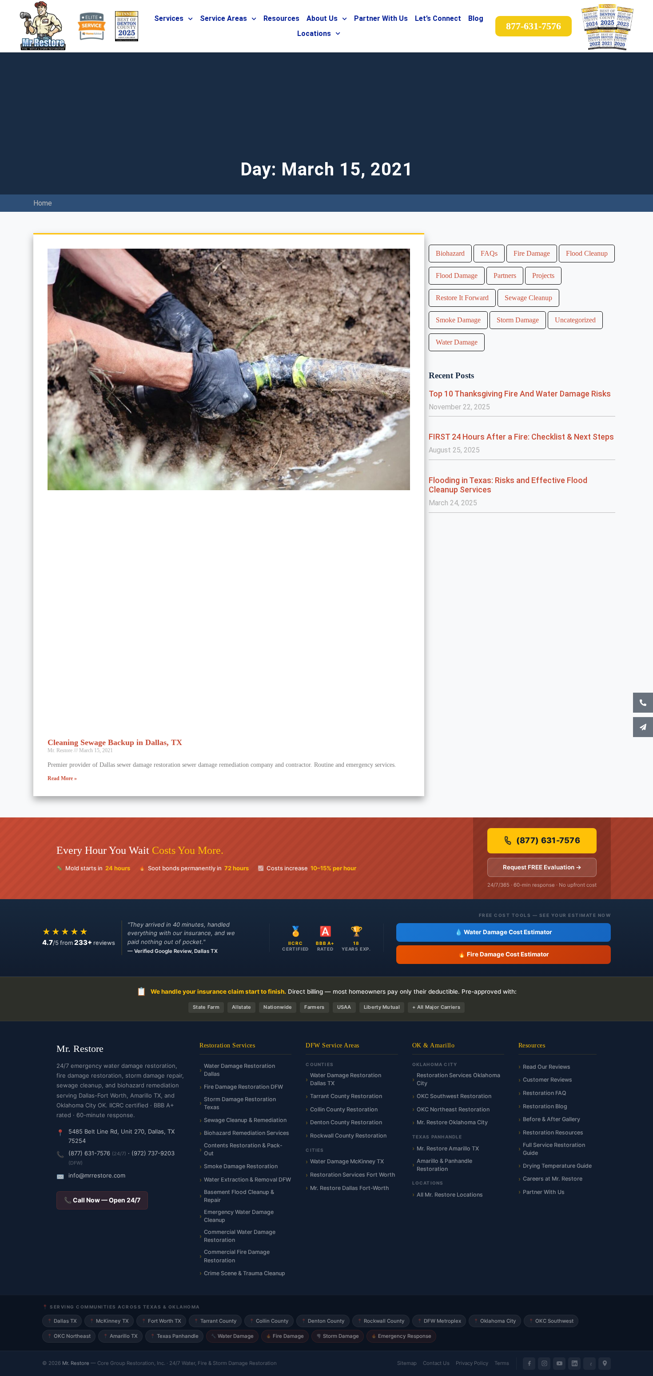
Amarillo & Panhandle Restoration (444, 1165)
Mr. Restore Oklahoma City (452, 1122)
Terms (501, 1363)
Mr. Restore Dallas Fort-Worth (349, 1188)
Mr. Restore (75, 1363)
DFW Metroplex (439, 1321)
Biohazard (450, 253)
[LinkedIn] (574, 1363)
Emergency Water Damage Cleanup (239, 1216)
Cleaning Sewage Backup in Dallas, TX (115, 742)
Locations (314, 33)
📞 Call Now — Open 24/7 (102, 1200)
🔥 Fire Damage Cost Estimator (503, 954)
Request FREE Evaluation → (542, 867)
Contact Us (436, 1363)
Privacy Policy (472, 1363)
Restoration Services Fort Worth (352, 1174)
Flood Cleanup (587, 253)
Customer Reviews (547, 1079)
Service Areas (223, 18)
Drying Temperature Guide (557, 1165)
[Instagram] (544, 1363)
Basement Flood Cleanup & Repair (239, 1196)
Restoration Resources (553, 1132)
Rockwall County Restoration (348, 1135)
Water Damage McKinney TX (347, 1161)
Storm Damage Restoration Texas (240, 1103)
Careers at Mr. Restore (552, 1178)
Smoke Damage (458, 320)
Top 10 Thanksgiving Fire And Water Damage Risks (520, 393)
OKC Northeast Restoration (453, 1109)
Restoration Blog (545, 1106)
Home (42, 203)
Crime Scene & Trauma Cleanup (244, 1273)
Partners (505, 275)
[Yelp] (589, 1363)
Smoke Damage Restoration (241, 1166)
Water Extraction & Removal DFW (247, 1179)
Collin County (269, 1321)
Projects (543, 275)
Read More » (62, 778)
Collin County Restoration (344, 1109)
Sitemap (407, 1363)
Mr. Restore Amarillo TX (448, 1148)
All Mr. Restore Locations (450, 1194)
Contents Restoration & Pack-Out (243, 1149)
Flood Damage (457, 275)
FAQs (489, 253)
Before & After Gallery (551, 1119)
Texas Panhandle (174, 1336)
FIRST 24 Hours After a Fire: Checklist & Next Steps (521, 436)
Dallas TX (62, 1321)
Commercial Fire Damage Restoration (237, 1256)
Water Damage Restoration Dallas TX (345, 1079)
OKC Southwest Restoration (454, 1096)
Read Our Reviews (546, 1066)
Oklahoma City (495, 1321)
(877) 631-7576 (548, 840)
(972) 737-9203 (153, 1153)
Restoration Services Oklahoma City (458, 1079)
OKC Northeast (69, 1336)
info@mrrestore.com (96, 1175)
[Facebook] (529, 1363)
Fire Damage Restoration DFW (243, 1086)
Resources (281, 18)
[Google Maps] (604, 1363)
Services (168, 18)
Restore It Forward (462, 297)
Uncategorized (575, 320)
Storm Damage (518, 320)
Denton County (323, 1321)
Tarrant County (215, 1321)
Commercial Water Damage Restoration (239, 1236)
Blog (475, 18)
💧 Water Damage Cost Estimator (503, 932)
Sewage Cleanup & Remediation (245, 1120)
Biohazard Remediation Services (246, 1133)
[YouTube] (559, 1363)
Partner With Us (381, 18)
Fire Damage (532, 253)
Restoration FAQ (544, 1093)
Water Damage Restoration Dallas (239, 1070)
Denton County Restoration (346, 1122)
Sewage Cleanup (528, 297)
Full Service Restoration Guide (554, 1149)
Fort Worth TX (161, 1321)
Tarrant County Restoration (346, 1096)
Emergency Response (401, 1336)
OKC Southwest (551, 1321)
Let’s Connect (438, 18)
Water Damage (457, 342)
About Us (322, 18)
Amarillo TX (120, 1336)
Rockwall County (381, 1321)
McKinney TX (109, 1321)
